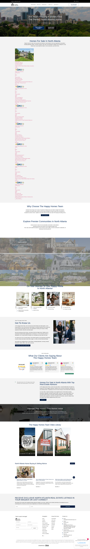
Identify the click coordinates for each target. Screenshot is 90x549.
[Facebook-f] (74, 1)
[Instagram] (76, 1)
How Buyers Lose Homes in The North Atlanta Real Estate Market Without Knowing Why (45, 480)
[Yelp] (78, 1)
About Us (50, 4)
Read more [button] (32, 371)
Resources (56, 4)
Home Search (33, 4)
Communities (44, 4)
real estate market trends (44, 394)
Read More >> (38, 487)
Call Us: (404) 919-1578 (15, 1)
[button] (74, 367)
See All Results (18, 198)
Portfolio (39, 4)
